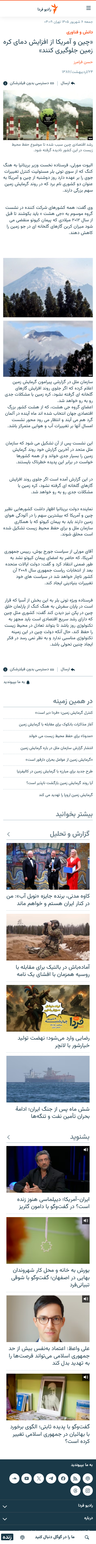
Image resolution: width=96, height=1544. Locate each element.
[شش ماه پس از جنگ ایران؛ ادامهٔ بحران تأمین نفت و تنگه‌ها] (48, 1079)
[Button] (68, 83)
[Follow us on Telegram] (51, 1478)
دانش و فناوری (79, 32)
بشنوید (80, 1137)
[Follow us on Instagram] (88, 1490)
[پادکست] (22, 1537)
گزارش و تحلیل (70, 834)
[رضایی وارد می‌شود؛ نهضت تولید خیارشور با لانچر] (48, 1008)
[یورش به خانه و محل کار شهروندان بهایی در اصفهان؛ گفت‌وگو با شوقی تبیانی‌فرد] (48, 1240)
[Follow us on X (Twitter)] (39, 1478)
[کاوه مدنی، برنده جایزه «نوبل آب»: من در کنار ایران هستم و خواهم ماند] (48, 866)
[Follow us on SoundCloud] (14, 1478)
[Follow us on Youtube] (26, 1478)
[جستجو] (87, 1537)
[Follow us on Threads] (75, 1490)
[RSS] (75, 1478)
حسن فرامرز (83, 62)
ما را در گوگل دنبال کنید (55, 1537)
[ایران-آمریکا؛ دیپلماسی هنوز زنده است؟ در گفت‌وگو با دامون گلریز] (48, 1169)
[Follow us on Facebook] (63, 1478)
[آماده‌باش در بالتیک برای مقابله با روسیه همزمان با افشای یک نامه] (48, 937)
